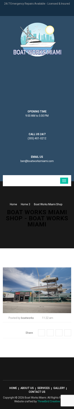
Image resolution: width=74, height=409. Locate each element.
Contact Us (37, 391)
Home (13, 204)
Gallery (59, 388)
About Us (27, 388)
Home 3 (25, 204)
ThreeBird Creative (48, 401)
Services (43, 388)
